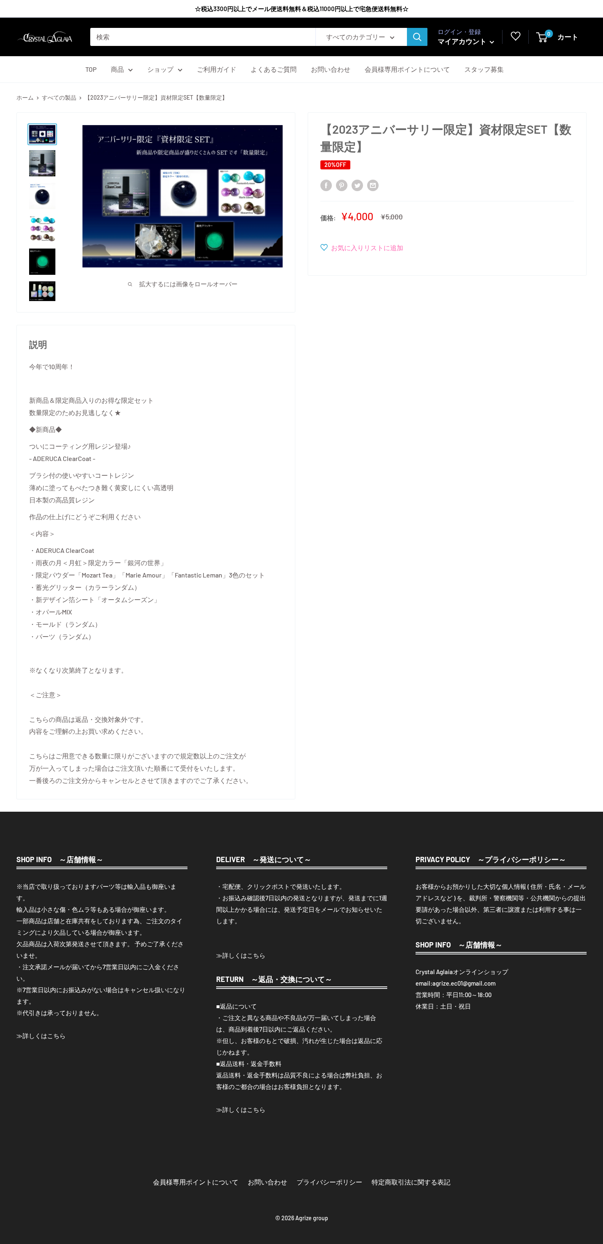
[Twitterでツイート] (357, 184)
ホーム (25, 97)
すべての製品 (59, 97)
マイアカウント (463, 41)
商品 (117, 69)
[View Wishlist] (516, 38)
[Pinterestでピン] (341, 184)
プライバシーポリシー (329, 1182)
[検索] (417, 37)
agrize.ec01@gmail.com (464, 983)
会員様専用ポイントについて (407, 69)
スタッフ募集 (484, 69)
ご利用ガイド (216, 69)
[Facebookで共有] (326, 184)
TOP (90, 69)
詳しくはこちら (44, 1035)
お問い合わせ (330, 69)
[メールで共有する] (373, 184)
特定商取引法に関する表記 (411, 1182)
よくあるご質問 (274, 69)
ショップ (160, 69)
